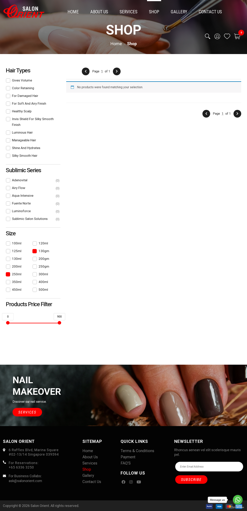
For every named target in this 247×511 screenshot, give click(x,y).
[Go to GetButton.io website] (238, 507)
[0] (237, 36)
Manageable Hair (24, 140)
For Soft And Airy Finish (29, 103)
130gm (44, 251)
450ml (16, 290)
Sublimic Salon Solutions (35, 219)
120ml (43, 243)
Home (73, 11)
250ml (16, 274)
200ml (16, 266)
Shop (154, 11)
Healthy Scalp (21, 111)
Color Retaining (23, 88)
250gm (44, 266)
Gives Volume (22, 80)
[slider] (7, 323)
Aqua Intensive (35, 196)
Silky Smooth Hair (24, 156)
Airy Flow (35, 188)
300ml (43, 274)
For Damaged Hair (25, 96)
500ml (43, 290)
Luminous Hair (22, 132)
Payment (128, 457)
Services (128, 11)
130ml (16, 259)
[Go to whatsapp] (238, 500)
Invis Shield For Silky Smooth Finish (33, 122)
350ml (16, 282)
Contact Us (210, 11)
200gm (44, 259)
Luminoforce (35, 211)
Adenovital (35, 180)
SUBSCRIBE (191, 479)
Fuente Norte (35, 203)
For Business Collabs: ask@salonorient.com (25, 478)
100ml (16, 243)
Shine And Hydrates (26, 148)
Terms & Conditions (137, 450)
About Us (99, 11)
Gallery (179, 11)
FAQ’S (126, 463)
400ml (43, 282)
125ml (16, 251)
